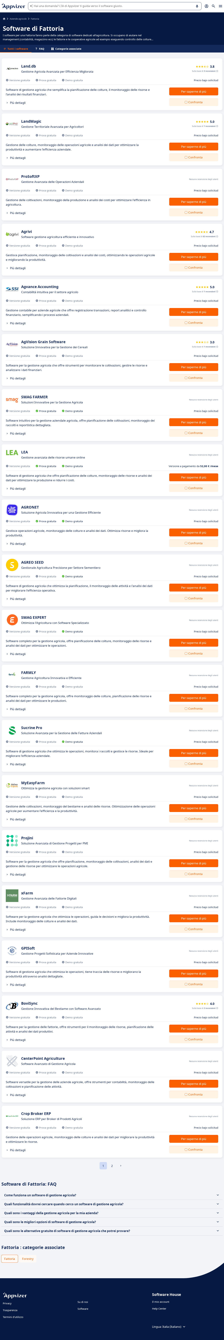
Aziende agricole (18, 18)
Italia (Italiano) (171, 1327)
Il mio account (160, 1301)
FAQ (41, 48)
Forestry (28, 1259)
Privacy (7, 1303)
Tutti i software (18, 48)
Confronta (195, 102)
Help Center (159, 1308)
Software (83, 1308)
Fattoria (9, 1259)
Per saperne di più (193, 91)
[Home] (4, 19)
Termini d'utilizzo (13, 1317)
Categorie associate (68, 48)
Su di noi (83, 1302)
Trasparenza (10, 1310)
